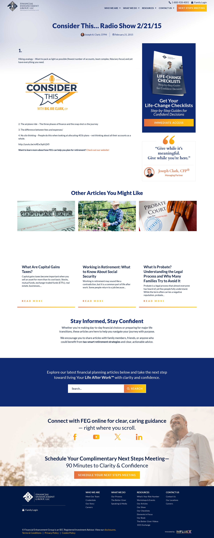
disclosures (110, 529)
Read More (32, 301)
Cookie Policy (68, 533)
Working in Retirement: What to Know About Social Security (106, 271)
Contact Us (165, 8)
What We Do (130, 8)
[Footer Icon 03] (118, 437)
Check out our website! (97, 150)
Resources (148, 8)
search (137, 388)
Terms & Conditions (31, 533)
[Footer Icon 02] (96, 437)
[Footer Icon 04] (139, 437)
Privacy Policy (52, 533)
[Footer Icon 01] (75, 437)
